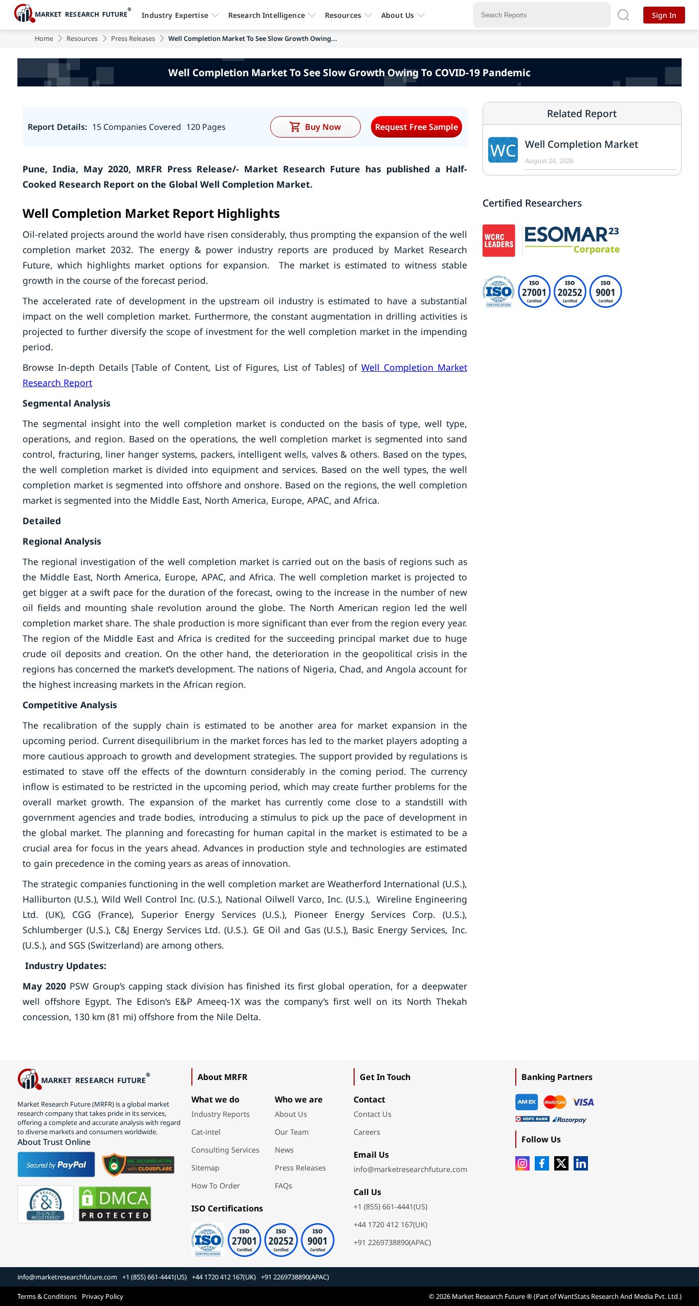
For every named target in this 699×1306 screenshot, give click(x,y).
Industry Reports (220, 1114)
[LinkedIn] (581, 1163)
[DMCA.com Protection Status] (115, 1204)
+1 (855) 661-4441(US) (390, 1206)
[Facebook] (542, 1163)
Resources (82, 38)
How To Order (215, 1185)
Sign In (664, 15)
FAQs (283, 1185)
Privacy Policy (102, 1296)
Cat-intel (206, 1132)
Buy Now (323, 126)
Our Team (292, 1132)
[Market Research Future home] (75, 15)
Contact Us (372, 1114)
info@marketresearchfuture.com (410, 1169)
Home (44, 38)
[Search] (623, 15)
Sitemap (205, 1168)
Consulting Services (225, 1150)
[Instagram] (522, 1163)
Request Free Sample (416, 126)
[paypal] (56, 1164)
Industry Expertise (175, 15)
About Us (397, 15)
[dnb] (45, 1204)
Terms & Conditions (47, 1296)
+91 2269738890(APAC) (392, 1242)
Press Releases (133, 38)
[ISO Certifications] (263, 1236)
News (284, 1150)
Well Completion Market (581, 144)
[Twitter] (561, 1163)
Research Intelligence (266, 15)
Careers (367, 1132)
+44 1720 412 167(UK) (390, 1224)
